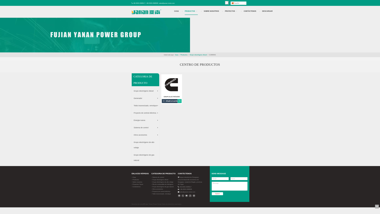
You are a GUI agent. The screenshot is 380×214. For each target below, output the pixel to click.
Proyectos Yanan (138, 184)
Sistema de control (146, 128)
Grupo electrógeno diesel (146, 92)
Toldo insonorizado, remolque (146, 106)
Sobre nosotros (137, 182)
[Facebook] (179, 195)
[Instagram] (190, 195)
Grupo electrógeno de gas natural (144, 157)
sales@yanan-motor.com (187, 192)
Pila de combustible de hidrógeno (162, 184)
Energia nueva (146, 121)
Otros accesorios (146, 136)
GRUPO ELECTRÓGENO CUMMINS (172, 96)
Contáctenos (137, 186)
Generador (146, 99)
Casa (134, 177)
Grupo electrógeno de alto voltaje (144, 145)
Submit (217, 193)
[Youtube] (186, 195)
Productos (136, 179)
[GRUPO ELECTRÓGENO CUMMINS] (172, 84)
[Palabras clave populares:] (227, 3)
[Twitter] (183, 195)
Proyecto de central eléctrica (146, 114)
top (377, 206)
